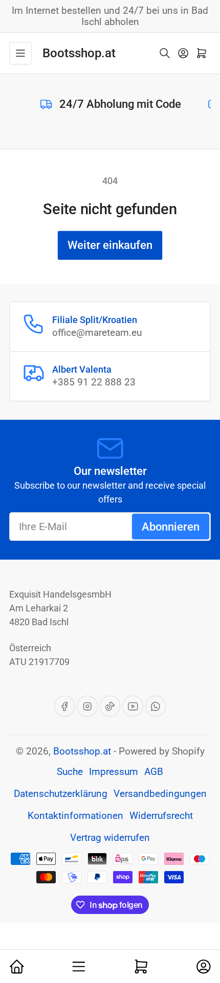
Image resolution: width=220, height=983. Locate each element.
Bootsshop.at (82, 751)
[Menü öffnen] (20, 53)
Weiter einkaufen (110, 245)
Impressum (113, 772)
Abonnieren (171, 526)
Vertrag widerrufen (110, 837)
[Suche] (165, 53)
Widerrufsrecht (161, 815)
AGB (153, 772)
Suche (70, 772)
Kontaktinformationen (75, 815)
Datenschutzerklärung (60, 793)
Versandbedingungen (160, 793)
